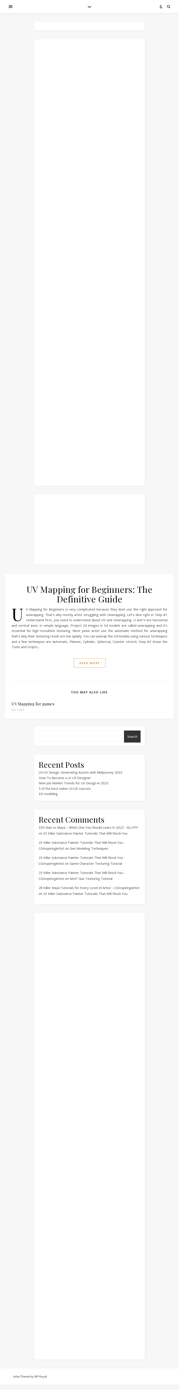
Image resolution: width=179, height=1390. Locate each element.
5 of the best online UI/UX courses (65, 788)
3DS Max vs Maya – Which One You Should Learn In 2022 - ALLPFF (88, 827)
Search (132, 736)
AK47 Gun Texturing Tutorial (91, 878)
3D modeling (48, 794)
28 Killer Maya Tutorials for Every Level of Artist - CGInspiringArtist (89, 887)
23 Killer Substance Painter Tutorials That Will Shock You (85, 833)
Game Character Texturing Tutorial (96, 863)
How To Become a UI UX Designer (65, 778)
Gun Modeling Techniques (89, 848)
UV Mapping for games (33, 703)
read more (89, 663)
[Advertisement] (90, 263)
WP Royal (40, 1376)
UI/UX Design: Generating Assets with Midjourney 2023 (80, 772)
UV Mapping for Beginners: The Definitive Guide (90, 594)
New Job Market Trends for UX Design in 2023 (73, 783)
